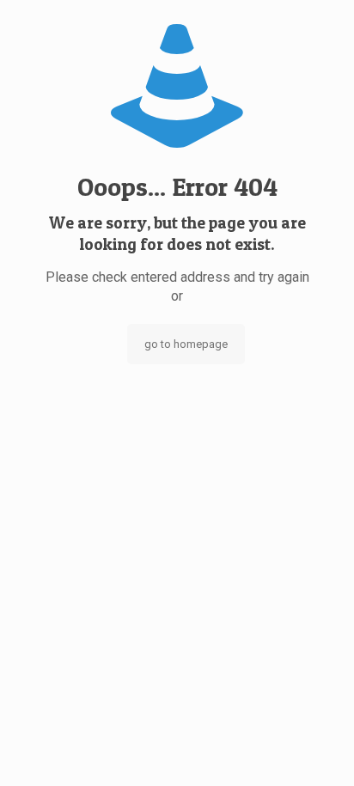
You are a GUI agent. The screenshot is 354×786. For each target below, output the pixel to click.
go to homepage (186, 344)
